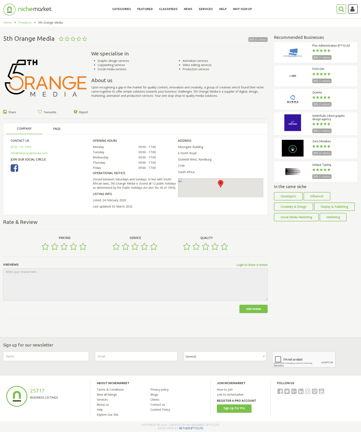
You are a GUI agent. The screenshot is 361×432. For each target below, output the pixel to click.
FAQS (57, 129)
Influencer (317, 196)
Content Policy (160, 410)
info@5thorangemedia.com (29, 153)
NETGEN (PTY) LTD (191, 428)
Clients (154, 399)
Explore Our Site (107, 415)
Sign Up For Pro (234, 408)
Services (102, 399)
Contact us (157, 405)
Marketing (333, 217)
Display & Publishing (334, 207)
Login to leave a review (252, 265)
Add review (253, 309)
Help (100, 410)
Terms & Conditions (110, 389)
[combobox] (225, 356)
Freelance (25, 22)
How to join (225, 389)
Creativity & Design (293, 207)
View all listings (107, 394)
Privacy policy (159, 389)
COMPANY (24, 128)
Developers (288, 196)
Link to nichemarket (230, 394)
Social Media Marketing (296, 217)
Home (7, 22)
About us (103, 405)
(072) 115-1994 (21, 147)
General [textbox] (191, 356)
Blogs (154, 394)
